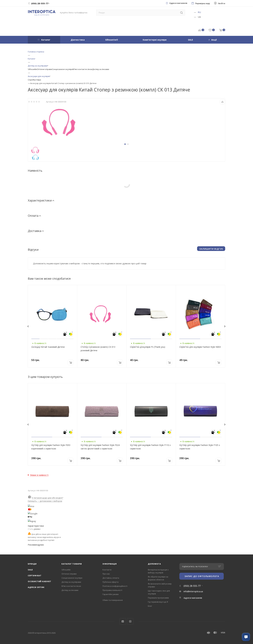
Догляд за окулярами (71, 582)
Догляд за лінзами (100, 69)
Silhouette (32, 69)
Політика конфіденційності (114, 586)
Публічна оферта (110, 582)
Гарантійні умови (110, 594)
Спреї (30, 79)
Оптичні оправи (44, 69)
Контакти (106, 569)
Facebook (123, 621)
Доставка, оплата (110, 578)
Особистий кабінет (39, 581)
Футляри (37, 79)
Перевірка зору (202, 3)
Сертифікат (34, 575)
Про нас (106, 573)
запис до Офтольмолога (201, 576)
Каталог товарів (71, 563)
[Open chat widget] (246, 637)
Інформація (109, 563)
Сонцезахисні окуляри (62, 69)
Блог (150, 606)
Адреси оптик (36, 587)
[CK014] (61, 121)
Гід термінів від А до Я (158, 602)
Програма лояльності (112, 590)
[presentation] (28, 326)
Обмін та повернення (112, 600)
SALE (30, 569)
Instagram (130, 621)
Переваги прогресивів (158, 597)
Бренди (32, 563)
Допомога (154, 563)
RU (199, 12)
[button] (125, 144)
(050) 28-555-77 (192, 586)
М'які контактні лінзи (82, 69)
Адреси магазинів (178, 3)
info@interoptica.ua (193, 591)
